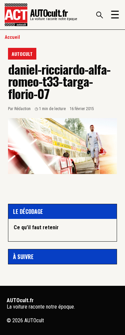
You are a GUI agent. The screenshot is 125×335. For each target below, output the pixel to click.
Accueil (12, 37)
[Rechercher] (99, 14)
